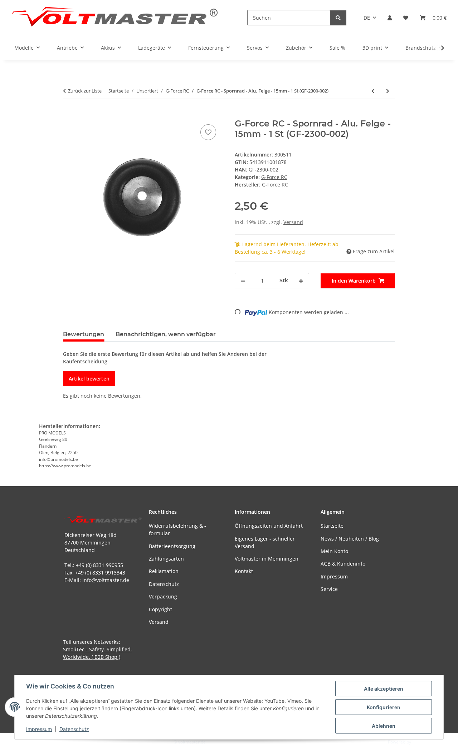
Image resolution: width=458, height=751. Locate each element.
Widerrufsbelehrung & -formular (177, 529)
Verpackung (163, 596)
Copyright (160, 609)
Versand (293, 222)
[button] (390, 17)
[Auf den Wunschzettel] (208, 132)
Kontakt (244, 571)
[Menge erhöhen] (301, 280)
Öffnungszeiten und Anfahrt (269, 525)
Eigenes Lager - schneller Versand (265, 542)
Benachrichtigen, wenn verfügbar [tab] (166, 334)
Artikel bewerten (89, 378)
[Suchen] (338, 17)
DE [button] (367, 17)
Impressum (39, 729)
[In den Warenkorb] (68, 115)
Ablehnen (383, 726)
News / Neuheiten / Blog (350, 538)
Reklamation (164, 571)
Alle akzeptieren (383, 689)
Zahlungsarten (166, 558)
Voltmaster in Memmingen (266, 558)
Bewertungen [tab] (83, 334)
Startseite (332, 525)
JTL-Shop (420, 742)
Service (329, 589)
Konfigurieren (383, 707)
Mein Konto (334, 551)
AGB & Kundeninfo (343, 563)
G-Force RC (274, 177)
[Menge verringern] (243, 280)
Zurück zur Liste (85, 91)
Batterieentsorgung (172, 546)
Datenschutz (74, 729)
